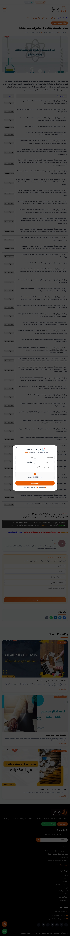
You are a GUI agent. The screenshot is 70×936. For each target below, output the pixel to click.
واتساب (26, 452)
